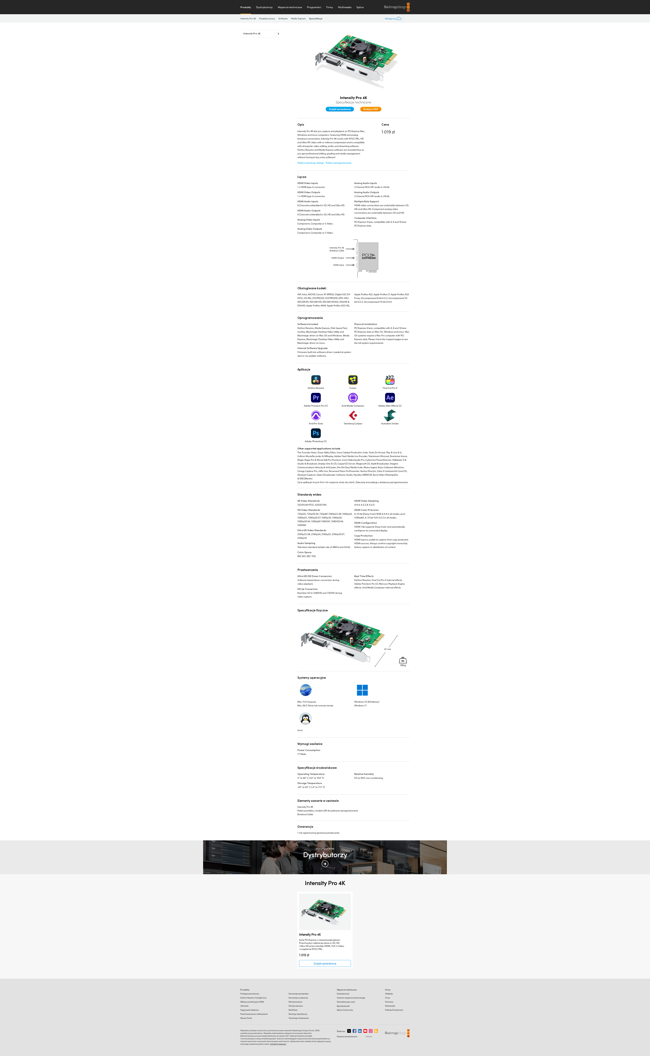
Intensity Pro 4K (248, 18)
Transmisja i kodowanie (299, 1018)
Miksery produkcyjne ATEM (252, 1001)
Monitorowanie (295, 1001)
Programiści (314, 7)
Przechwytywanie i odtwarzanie (254, 1014)
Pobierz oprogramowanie (339, 162)
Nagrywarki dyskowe (249, 1010)
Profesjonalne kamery (249, 993)
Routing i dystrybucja (298, 1014)
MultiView (293, 1010)
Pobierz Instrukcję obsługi (310, 162)
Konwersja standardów (299, 993)
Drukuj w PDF (370, 109)
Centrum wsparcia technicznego (351, 997)
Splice (360, 7)
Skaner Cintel (246, 1018)
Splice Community (345, 1010)
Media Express (298, 18)
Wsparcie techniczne (290, 7)
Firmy (329, 7)
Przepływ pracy (267, 18)
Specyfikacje (315, 18)
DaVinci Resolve (253, 997)
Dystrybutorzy (264, 7)
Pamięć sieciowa (296, 1006)
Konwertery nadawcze (298, 997)
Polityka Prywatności (394, 1010)
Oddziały (389, 993)
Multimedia (344, 7)
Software (283, 18)
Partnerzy (389, 1001)
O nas (387, 997)
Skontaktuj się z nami (346, 1001)
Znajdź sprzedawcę (340, 109)
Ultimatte (244, 1006)
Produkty (245, 7)
